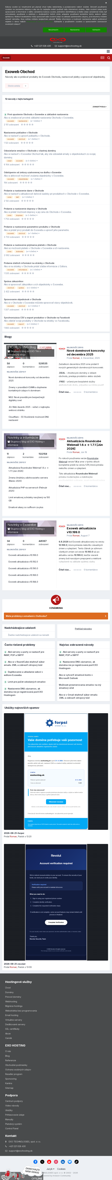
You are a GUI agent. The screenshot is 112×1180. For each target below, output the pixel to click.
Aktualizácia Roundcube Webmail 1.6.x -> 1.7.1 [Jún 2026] (85, 444)
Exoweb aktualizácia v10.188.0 (23, 582)
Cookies (61, 1169)
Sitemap (9, 1088)
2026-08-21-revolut (14, 964)
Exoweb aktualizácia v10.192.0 (23, 561)
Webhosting (11, 1001)
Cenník (8, 1038)
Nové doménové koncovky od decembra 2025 (86, 352)
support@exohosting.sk (70, 46)
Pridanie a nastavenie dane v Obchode (24, 190)
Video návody (12, 1105)
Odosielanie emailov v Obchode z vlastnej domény (30, 150)
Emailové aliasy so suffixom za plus (26, 507)
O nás (8, 1051)
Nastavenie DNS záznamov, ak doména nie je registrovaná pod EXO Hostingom (23, 691)
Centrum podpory (14, 1101)
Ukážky (9, 1110)
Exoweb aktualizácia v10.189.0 (23, 575)
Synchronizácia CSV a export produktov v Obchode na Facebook (37, 317)
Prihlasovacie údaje (14, 1115)
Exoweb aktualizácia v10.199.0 (23, 555)
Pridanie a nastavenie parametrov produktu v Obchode (32, 227)
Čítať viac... (65, 392)
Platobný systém (13, 1124)
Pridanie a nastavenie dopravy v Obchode (25, 208)
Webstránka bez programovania (21, 1010)
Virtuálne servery (13, 1020)
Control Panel (11, 1128)
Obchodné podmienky (16, 1065)
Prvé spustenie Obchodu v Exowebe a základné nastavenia (37, 114)
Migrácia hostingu (13, 1006)
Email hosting (11, 1015)
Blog (7, 1056)
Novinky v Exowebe (22, 525)
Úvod (7, 987)
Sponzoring (10, 1079)
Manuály (9, 1119)
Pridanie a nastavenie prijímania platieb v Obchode (30, 245)
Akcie (8, 1033)
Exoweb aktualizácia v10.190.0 (23, 568)
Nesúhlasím (53, 30)
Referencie (10, 1060)
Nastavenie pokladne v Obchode (21, 132)
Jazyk (50, 1169)
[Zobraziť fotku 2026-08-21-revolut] (56, 902)
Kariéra (8, 1083)
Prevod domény (13, 997)
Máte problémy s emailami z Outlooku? (26, 616)
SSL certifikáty (12, 1029)
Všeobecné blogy (17, 354)
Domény (9, 992)
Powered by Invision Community (56, 1175)
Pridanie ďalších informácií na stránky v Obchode (29, 263)
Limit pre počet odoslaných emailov (27, 681)
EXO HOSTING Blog (22, 347)
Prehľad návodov (83, 628)
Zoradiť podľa (99, 107)
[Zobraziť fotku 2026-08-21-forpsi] (56, 771)
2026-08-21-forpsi (14, 833)
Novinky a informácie (23, 437)
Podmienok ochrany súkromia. (40, 22)
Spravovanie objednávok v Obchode (22, 299)
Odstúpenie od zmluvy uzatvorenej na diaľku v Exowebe (32, 172)
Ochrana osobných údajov (18, 1069)
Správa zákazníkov (13, 281)
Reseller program (13, 1074)
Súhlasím (96, 30)
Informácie (13, 445)
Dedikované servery (15, 1024)
